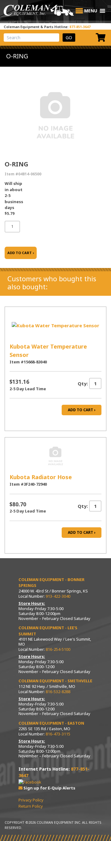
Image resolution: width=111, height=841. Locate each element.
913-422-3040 (58, 596)
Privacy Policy (30, 800)
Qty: (83, 383)
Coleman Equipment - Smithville (55, 681)
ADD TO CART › (20, 252)
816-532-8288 (58, 691)
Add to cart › (81, 409)
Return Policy (30, 806)
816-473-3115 (58, 734)
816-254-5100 (58, 649)
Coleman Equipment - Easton (51, 723)
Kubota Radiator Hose (41, 477)
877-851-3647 (79, 26)
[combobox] (31, 37)
